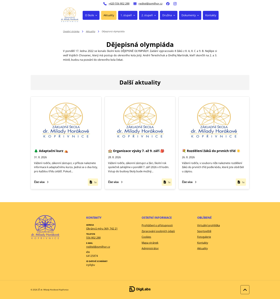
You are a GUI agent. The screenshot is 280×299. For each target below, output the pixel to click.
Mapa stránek (150, 242)
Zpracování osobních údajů (158, 231)
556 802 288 (93, 237)
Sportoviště (204, 231)
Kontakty (210, 15)
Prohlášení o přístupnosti (157, 225)
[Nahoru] (244, 289)
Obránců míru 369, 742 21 (102, 228)
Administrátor (150, 248)
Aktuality (109, 15)
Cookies (146, 237)
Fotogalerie (204, 237)
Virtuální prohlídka (208, 225)
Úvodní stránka (71, 31)
